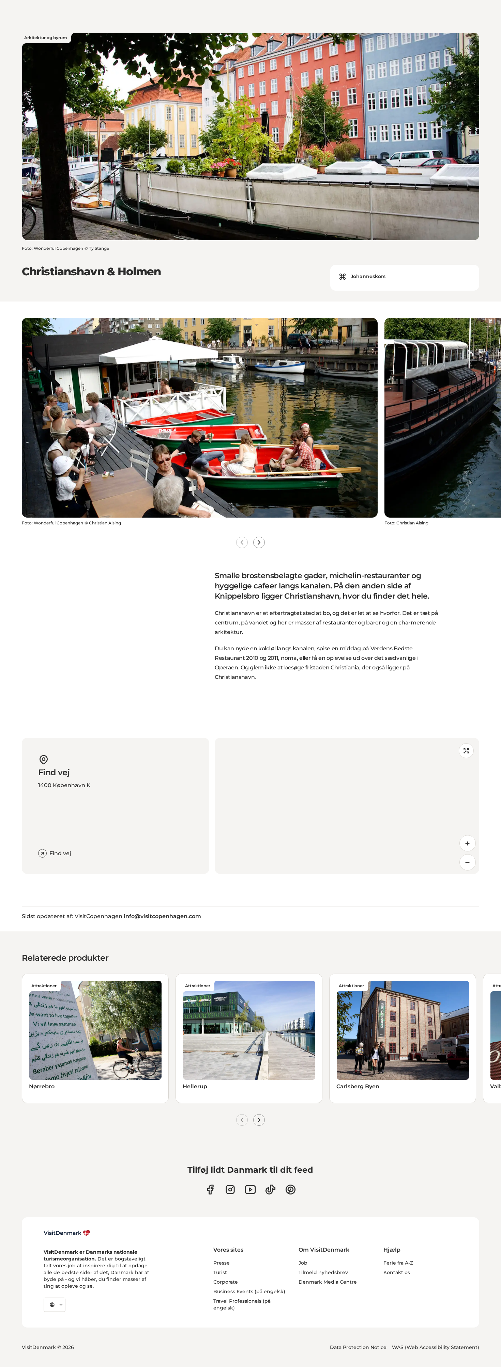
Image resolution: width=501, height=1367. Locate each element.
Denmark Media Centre (328, 1282)
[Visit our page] (230, 1189)
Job (303, 1263)
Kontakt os (396, 1272)
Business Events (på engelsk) (249, 1291)
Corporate (225, 1282)
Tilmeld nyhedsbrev (323, 1272)
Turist (220, 1272)
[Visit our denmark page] (210, 1189)
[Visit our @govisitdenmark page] (270, 1189)
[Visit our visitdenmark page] (250, 1189)
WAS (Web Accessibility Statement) (435, 1347)
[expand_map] (466, 750)
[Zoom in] (467, 843)
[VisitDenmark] (67, 1233)
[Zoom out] (467, 862)
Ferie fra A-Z (398, 1263)
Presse (221, 1263)
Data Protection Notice (358, 1347)
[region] (347, 806)
